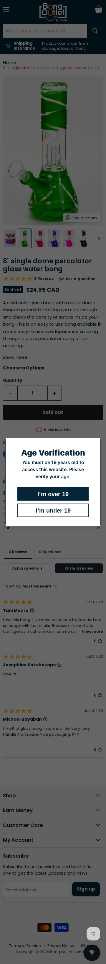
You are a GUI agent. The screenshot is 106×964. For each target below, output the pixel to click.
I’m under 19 (53, 510)
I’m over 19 (53, 494)
